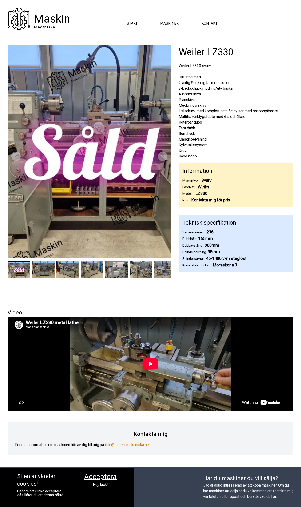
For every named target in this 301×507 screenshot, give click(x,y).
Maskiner (169, 23)
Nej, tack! (100, 485)
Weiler (204, 186)
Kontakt (209, 23)
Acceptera (100, 476)
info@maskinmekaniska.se (127, 445)
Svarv (206, 180)
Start (132, 23)
